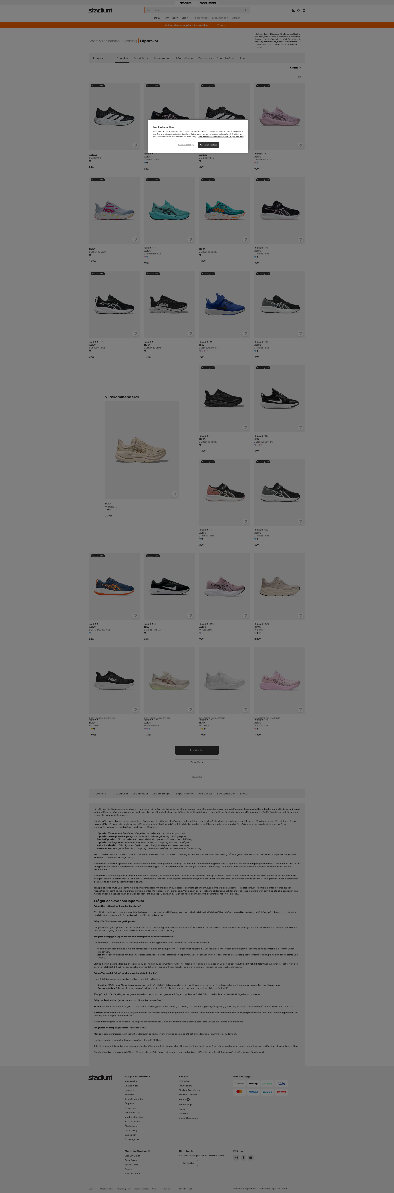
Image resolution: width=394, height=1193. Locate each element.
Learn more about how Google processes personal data (220, 136)
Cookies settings (186, 145)
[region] (198, 136)
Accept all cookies (208, 145)
